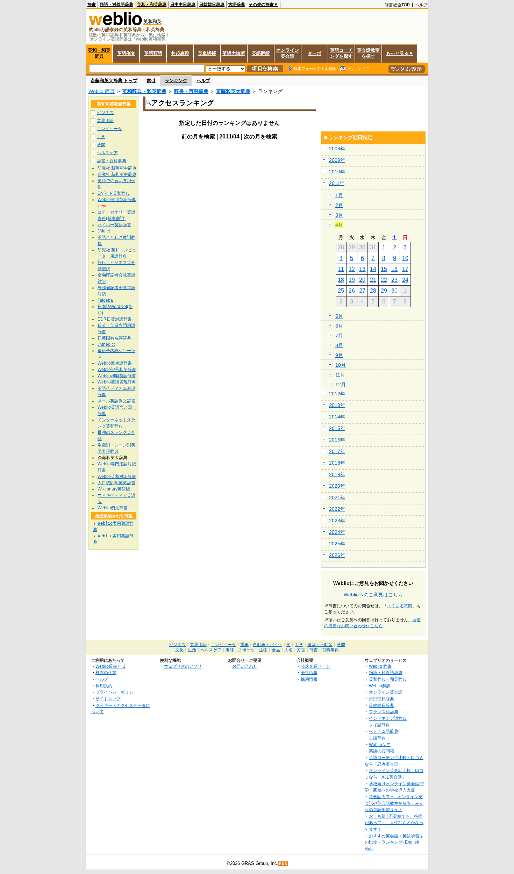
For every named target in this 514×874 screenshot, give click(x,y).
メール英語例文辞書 (116, 401)
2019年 (337, 474)
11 (341, 269)
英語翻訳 (261, 53)
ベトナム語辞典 (383, 731)
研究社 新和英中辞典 (117, 174)
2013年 (337, 405)
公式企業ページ (315, 666)
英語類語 (153, 53)
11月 (340, 375)
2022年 (337, 509)
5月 (339, 316)
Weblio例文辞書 (113, 508)
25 (341, 291)
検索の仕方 (105, 672)
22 (384, 280)
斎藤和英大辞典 (233, 91)
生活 (192, 650)
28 (373, 291)
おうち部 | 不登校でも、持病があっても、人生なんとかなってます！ (394, 822)
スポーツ (246, 650)
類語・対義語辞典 (116, 4)
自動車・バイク (267, 645)
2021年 (337, 497)
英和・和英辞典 (151, 4)
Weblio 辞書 (101, 91)
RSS (283, 864)
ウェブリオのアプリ (183, 666)
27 (362, 291)
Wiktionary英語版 (114, 489)
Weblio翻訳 (380, 685)
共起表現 (180, 53)
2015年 (337, 428)
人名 (288, 650)
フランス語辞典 (383, 711)
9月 (339, 355)
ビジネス (105, 112)
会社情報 (309, 672)
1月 (339, 195)
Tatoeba (105, 300)
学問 (101, 144)
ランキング (176, 80)
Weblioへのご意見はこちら (373, 594)
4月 (339, 225)
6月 (339, 326)
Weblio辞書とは (110, 666)
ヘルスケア (107, 152)
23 (394, 280)
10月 (340, 365)
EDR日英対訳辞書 (115, 319)
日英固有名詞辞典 (114, 338)
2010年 (337, 171)
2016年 (337, 440)
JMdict (104, 231)
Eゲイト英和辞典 (114, 193)
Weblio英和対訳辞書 (117, 476)
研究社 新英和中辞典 (117, 168)
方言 (301, 650)
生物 (263, 650)
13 (362, 269)
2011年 (336, 183)
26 (352, 291)
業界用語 (105, 120)
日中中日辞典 (182, 4)
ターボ (314, 53)
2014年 (337, 417)
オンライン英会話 (287, 53)
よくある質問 (399, 605)
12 (352, 269)
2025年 (337, 543)
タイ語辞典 (379, 725)
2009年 (337, 160)
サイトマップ (108, 698)
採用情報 (309, 679)
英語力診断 (233, 53)
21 (373, 280)
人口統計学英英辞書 (116, 482)
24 (405, 280)
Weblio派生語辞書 (115, 363)
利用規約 (103, 685)
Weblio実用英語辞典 (117, 199)
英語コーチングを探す (341, 53)
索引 (151, 80)
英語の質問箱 (381, 750)
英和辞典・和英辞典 (144, 91)
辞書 (91, 4)
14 (373, 269)
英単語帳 (207, 53)
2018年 (337, 463)
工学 (101, 136)
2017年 (337, 451)
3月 (339, 215)
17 (405, 269)
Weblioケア (380, 744)
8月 (339, 345)
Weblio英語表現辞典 (117, 382)
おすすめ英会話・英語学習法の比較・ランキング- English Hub (394, 842)
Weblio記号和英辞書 (117, 369)
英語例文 (126, 53)
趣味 (230, 650)
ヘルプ (421, 4)
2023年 (337, 520)
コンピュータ (109, 128)
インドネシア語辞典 (388, 718)
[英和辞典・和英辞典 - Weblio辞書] (115, 23)
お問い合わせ (244, 666)
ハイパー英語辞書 (114, 224)
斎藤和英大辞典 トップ (114, 80)
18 (341, 280)
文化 (179, 650)
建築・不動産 (320, 645)
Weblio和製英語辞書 (117, 375)
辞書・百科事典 (191, 91)
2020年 (337, 486)
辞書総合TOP (397, 4)
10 (405, 258)
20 (362, 280)
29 (384, 291)
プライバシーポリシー (116, 692)
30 (394, 291)
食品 (276, 650)
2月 (339, 205)
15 (384, 269)
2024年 (337, 532)
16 (394, 269)
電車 (244, 645)
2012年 (337, 393)
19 (352, 280)
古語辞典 (236, 4)
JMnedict (106, 344)
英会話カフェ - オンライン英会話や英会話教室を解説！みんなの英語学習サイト (394, 803)
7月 (339, 335)
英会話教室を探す (368, 53)
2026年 (337, 555)
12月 (340, 384)
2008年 (337, 148)
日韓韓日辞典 (211, 4)
